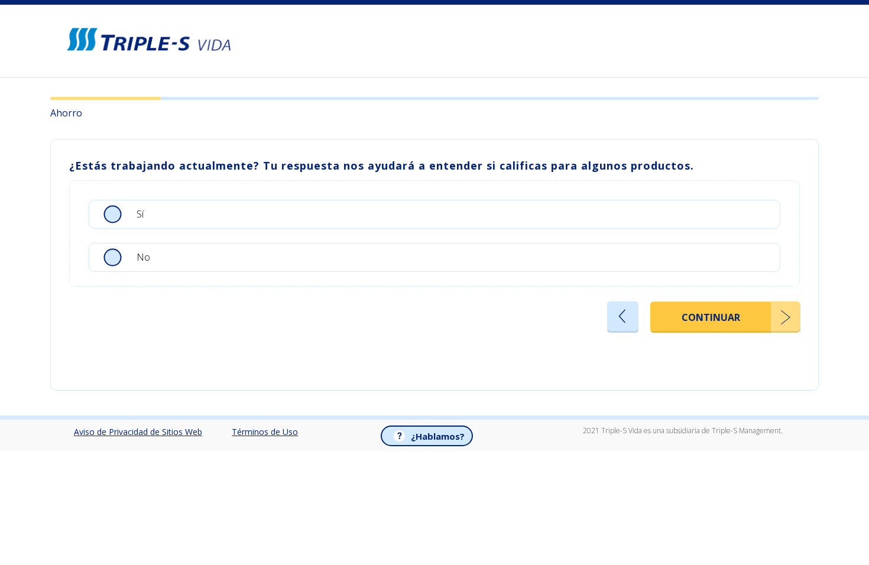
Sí (140, 213)
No (143, 257)
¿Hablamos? (438, 436)
